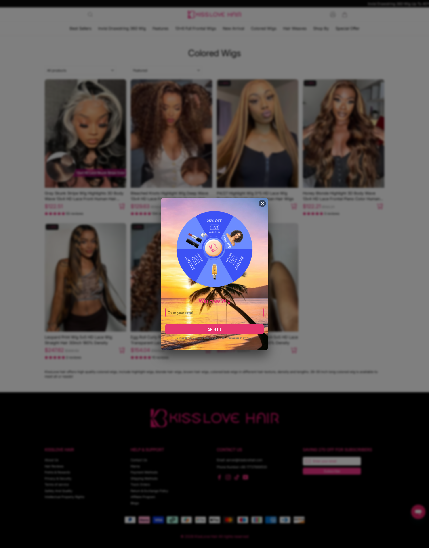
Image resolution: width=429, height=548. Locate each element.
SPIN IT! (214, 329)
